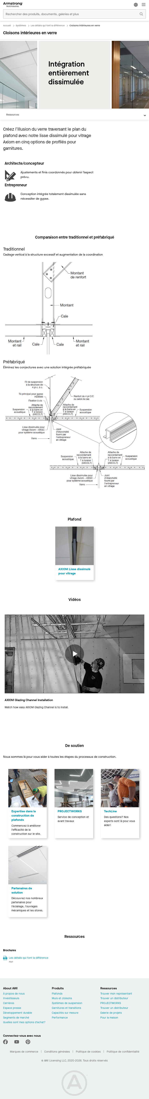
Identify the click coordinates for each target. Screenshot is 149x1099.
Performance (60, 1017)
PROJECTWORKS (110, 1003)
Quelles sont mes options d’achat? (24, 1022)
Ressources (12, 114)
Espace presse (12, 1008)
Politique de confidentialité (123, 1052)
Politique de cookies (88, 1052)
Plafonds (57, 994)
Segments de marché (16, 1017)
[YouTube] (16, 1042)
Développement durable (17, 1013)
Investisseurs (11, 998)
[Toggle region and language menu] (135, 4)
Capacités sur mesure (65, 1013)
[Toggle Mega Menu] (143, 4)
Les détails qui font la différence (28, 958)
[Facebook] (6, 1042)
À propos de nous (14, 994)
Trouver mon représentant (116, 994)
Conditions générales (57, 1052)
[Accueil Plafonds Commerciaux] (13, 4)
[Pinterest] (28, 1042)
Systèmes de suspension (67, 1003)
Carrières (8, 1003)
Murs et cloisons (62, 998)
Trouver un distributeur (114, 998)
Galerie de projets (111, 1013)
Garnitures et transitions (66, 1008)
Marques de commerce (24, 1052)
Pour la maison (109, 1017)
